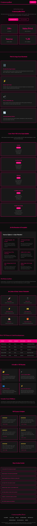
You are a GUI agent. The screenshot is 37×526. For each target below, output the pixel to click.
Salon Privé (6, 517)
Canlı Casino (11, 517)
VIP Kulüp (17, 517)
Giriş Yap (33, 2)
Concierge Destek (23, 517)
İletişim (26, 520)
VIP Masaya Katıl (13, 19)
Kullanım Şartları (20, 520)
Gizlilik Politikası (12, 520)
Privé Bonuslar (30, 517)
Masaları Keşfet (24, 19)
